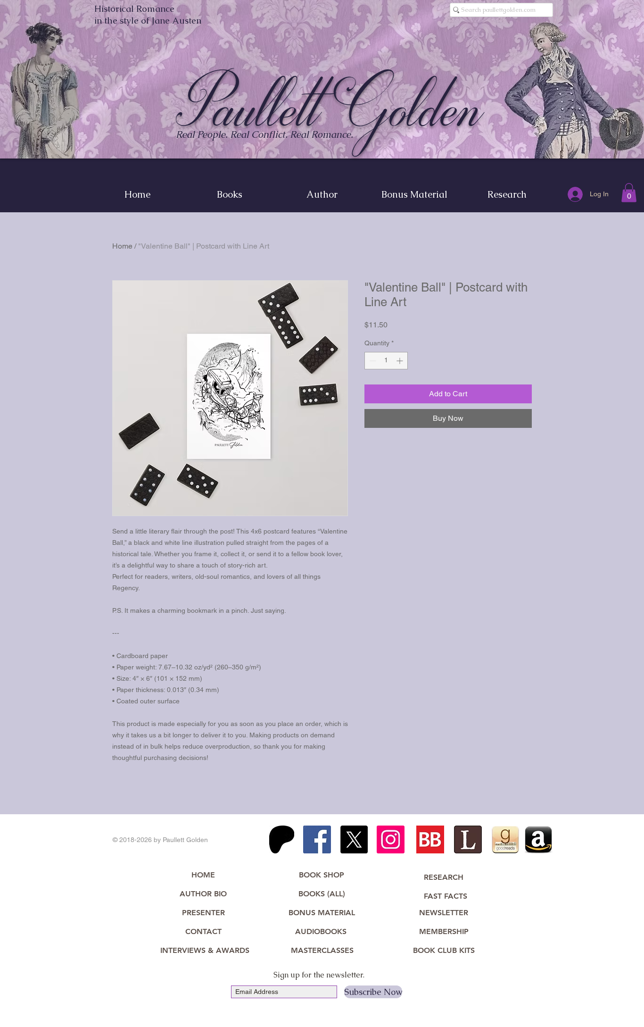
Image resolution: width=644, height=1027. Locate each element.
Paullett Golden (329, 107)
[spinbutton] (386, 360)
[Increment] (400, 360)
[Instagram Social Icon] (391, 839)
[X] (354, 839)
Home (122, 246)
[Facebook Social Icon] (317, 839)
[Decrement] (372, 360)
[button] (629, 192)
